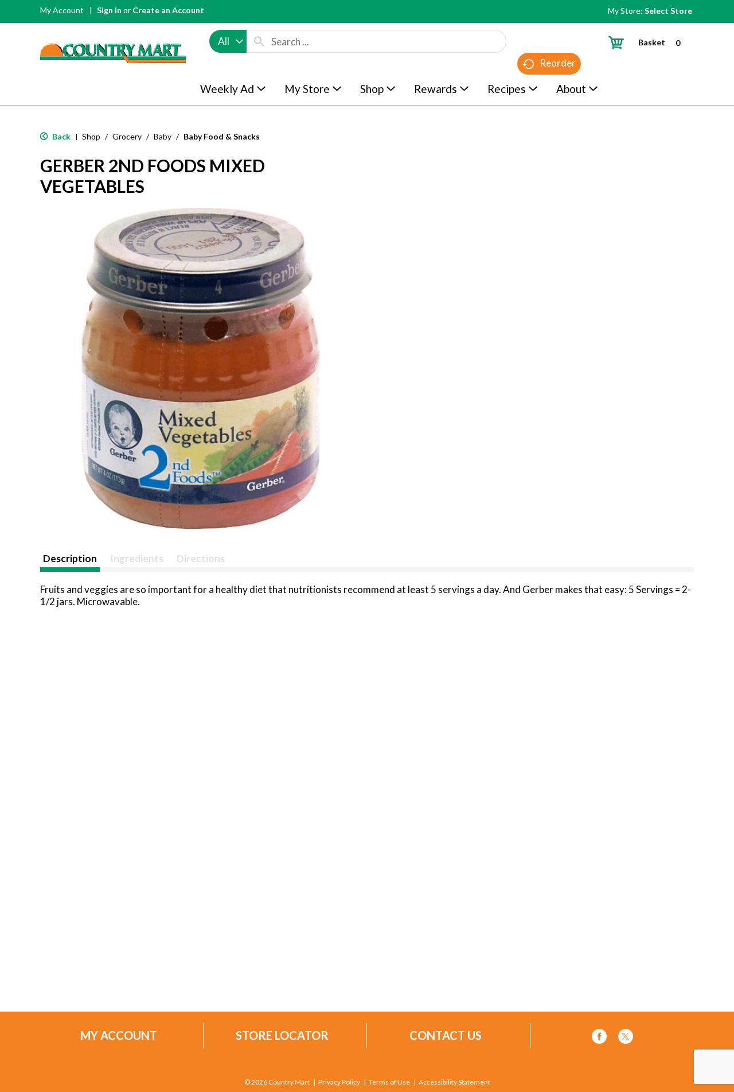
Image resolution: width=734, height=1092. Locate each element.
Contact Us (445, 1035)
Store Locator (282, 1035)
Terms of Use (389, 1082)
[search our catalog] (259, 41)
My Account (62, 10)
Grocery (127, 136)
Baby (162, 136)
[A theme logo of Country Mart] (113, 32)
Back (60, 136)
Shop (91, 136)
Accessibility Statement (454, 1082)
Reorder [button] (558, 63)
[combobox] (228, 41)
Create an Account (168, 10)
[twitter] (625, 1038)
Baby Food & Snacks (222, 136)
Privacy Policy (339, 1082)
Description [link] (70, 558)
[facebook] (599, 1038)
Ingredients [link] (136, 558)
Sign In (109, 10)
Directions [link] (201, 558)
